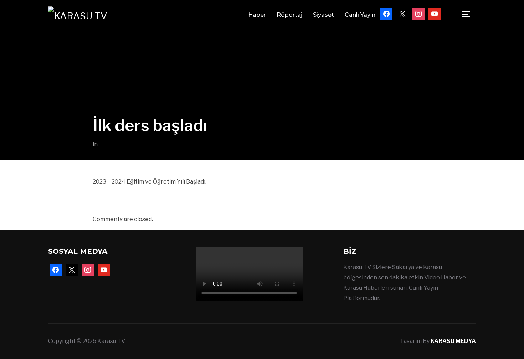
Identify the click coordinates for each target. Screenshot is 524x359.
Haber (257, 14)
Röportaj (289, 14)
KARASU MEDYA (453, 341)
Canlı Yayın (360, 14)
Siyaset (323, 14)
